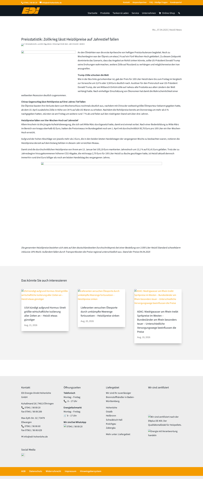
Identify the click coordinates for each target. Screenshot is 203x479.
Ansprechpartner (140, 2)
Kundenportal (176, 2)
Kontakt (126, 2)
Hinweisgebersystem (90, 471)
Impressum (70, 471)
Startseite (92, 13)
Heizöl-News (175, 29)
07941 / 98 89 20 (30, 2)
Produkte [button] (105, 13)
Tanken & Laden (121, 13)
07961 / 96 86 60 (32, 426)
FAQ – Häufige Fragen (158, 2)
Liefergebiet (124, 434)
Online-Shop (168, 13)
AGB (23, 471)
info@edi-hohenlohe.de (36, 436)
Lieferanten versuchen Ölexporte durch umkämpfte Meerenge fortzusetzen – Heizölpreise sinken (100, 312)
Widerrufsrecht (53, 471)
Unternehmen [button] (149, 13)
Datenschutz (35, 471)
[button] (179, 13)
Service (135, 13)
